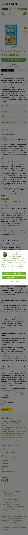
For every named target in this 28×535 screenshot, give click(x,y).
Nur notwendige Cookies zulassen (12, 273)
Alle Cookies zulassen (9, 277)
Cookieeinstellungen (14, 281)
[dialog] (14, 267)
